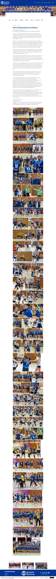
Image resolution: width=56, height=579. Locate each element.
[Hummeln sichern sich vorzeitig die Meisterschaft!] (41, 565)
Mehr (42, 20)
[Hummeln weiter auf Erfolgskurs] (28, 565)
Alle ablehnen (47, 577)
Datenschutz (6, 574)
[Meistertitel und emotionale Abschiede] (15, 565)
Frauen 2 (31, 20)
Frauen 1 (26, 20)
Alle (9, 20)
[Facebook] (41, 573)
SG (12, 20)
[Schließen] (55, 577)
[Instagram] (43, 573)
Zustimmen (51, 577)
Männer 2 (21, 20)
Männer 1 (16, 20)
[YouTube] (49, 573)
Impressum (6, 573)
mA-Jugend (37, 20)
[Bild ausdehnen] (20, 113)
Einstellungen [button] (42, 577)
